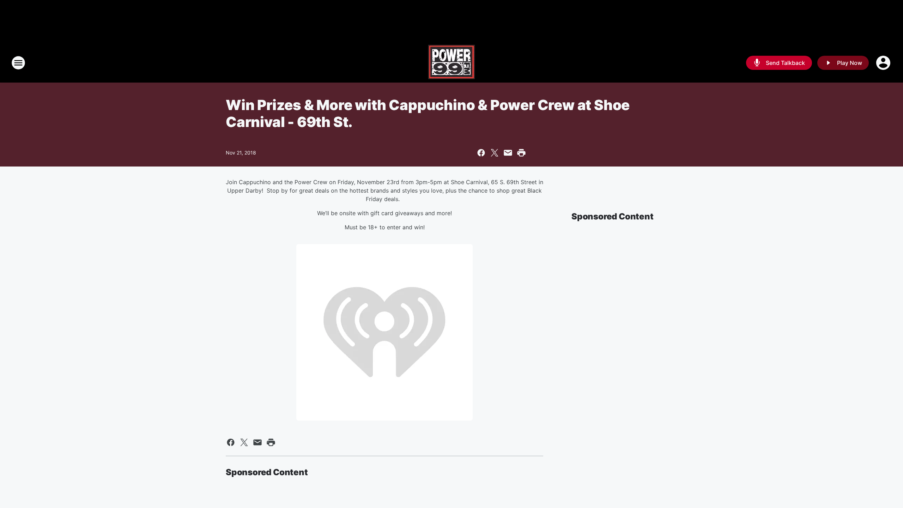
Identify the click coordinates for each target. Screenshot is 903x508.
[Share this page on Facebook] (481, 153)
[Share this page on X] (494, 153)
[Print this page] (521, 153)
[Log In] (884, 63)
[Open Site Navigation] (18, 63)
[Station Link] (451, 62)
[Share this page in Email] (508, 153)
